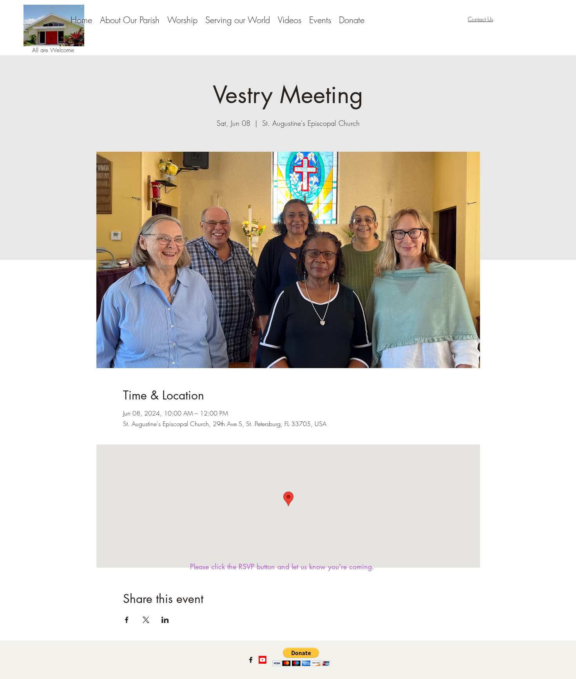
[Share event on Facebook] (126, 620)
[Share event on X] (146, 620)
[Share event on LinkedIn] (165, 620)
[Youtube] (262, 660)
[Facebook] (251, 660)
